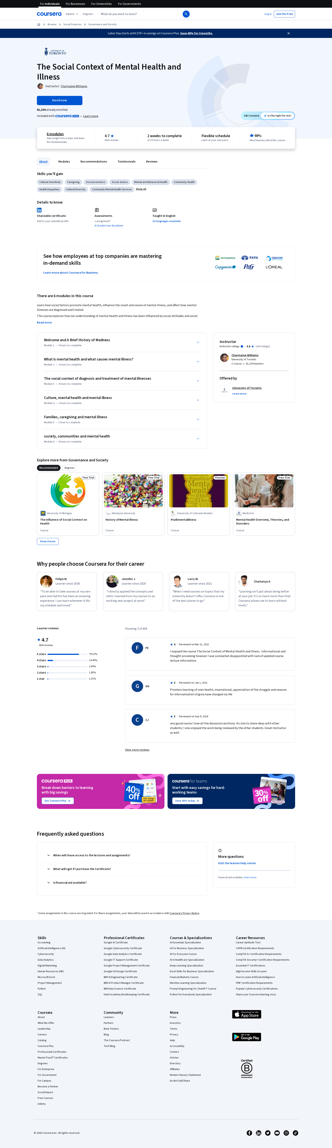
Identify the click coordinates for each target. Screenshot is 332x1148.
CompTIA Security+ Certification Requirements (263, 960)
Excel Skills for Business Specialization (192, 971)
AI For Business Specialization (187, 948)
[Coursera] (49, 14)
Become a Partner (48, 1087)
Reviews (151, 161)
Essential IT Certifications (250, 966)
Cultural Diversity (75, 189)
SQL (40, 994)
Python (42, 989)
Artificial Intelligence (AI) (51, 948)
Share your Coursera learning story (256, 994)
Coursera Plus (46, 1046)
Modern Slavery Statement (185, 1075)
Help (172, 1040)
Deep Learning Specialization (186, 966)
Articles (174, 1058)
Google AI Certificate (116, 942)
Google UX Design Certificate (120, 971)
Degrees (43, 1063)
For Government (47, 1075)
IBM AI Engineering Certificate (121, 977)
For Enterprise (46, 1069)
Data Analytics (46, 960)
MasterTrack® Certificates (53, 1058)
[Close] (288, 33)
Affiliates (175, 1069)
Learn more (90, 116)
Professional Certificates (52, 1052)
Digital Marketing (47, 966)
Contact (174, 1052)
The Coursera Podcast (117, 1040)
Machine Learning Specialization (188, 983)
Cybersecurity (46, 954)
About (43, 161)
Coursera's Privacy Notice (184, 913)
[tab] (49, 468)
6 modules (55, 134)
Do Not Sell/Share (180, 1081)
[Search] (186, 14)
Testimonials (126, 161)
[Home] (38, 24)
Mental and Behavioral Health (150, 182)
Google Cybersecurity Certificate (123, 948)
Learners (109, 1017)
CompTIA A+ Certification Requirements (258, 954)
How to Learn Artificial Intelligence (255, 977)
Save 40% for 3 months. (196, 33)
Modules (64, 161)
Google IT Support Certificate (121, 960)
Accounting (44, 942)
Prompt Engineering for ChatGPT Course (193, 989)
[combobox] (136, 14)
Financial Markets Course (184, 977)
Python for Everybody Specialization (191, 994)
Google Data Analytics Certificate (123, 954)
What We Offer (46, 1023)
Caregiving (73, 182)
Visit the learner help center (237, 863)
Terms (173, 1029)
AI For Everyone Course (183, 954)
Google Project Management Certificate (127, 966)
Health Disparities (49, 189)
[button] (88, 14)
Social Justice (120, 182)
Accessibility (177, 1046)
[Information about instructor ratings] (241, 346)
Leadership (44, 1029)
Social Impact (45, 1092)
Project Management (50, 983)
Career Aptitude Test (248, 942)
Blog (106, 1035)
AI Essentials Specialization (185, 942)
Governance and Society (102, 24)
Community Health (184, 182)
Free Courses (45, 1098)
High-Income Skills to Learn (251, 971)
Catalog (42, 1040)
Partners (109, 1023)
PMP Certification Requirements (254, 983)
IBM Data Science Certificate (120, 989)
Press (173, 1017)
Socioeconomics (95, 182)
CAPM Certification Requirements (255, 948)
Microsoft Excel (46, 977)
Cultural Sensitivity (50, 182)
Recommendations (94, 161)
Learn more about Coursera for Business (70, 273)
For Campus (44, 1081)
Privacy (174, 1035)
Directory (175, 1063)
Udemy (42, 1104)
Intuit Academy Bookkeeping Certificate (127, 994)
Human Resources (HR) (51, 971)
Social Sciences (72, 24)
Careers (42, 1035)
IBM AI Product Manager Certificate (124, 983)
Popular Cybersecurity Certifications (257, 989)
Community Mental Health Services (112, 189)
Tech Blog (109, 1046)
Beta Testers (111, 1029)
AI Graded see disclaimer (109, 226)
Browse (52, 24)
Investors (175, 1023)
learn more (250, 877)
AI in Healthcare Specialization (187, 960)
